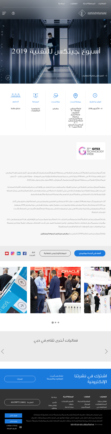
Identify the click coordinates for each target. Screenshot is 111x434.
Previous (10, 289)
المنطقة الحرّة (68, 397)
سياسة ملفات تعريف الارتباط (82, 424)
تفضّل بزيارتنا (102, 401)
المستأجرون (85, 407)
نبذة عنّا (54, 397)
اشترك (20, 379)
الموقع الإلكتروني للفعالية (55, 253)
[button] (13, 427)
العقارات (87, 397)
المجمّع (87, 404)
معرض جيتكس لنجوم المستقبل (55, 234)
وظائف (54, 408)
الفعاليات (103, 397)
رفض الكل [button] (13, 421)
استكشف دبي (102, 407)
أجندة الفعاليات (101, 404)
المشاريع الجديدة (84, 401)
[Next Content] (107, 41)
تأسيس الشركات (67, 401)
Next (100, 289)
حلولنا (71, 404)
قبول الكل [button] (13, 416)
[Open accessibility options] (13, 13)
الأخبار (54, 402)
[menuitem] (98, 397)
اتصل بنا (22, 402)
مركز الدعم (69, 407)
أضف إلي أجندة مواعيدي (90, 253)
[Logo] (93, 13)
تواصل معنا (52, 405)
